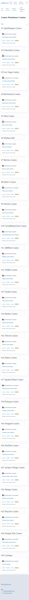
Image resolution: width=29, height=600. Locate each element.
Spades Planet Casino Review (9, 388)
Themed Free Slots (21, 3)
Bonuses (4, 40)
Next (2, 24)
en (26, 2)
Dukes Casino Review (7, 366)
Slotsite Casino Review (7, 212)
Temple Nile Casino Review (9, 542)
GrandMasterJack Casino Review (10, 234)
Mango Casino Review (7, 498)
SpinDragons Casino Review (9, 37)
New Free (11, 3)
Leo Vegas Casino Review (8, 81)
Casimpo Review (6, 564)
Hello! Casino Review (7, 191)
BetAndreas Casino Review (9, 103)
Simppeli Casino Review (8, 432)
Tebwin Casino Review (7, 344)
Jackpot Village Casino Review (9, 476)
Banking (8, 40)
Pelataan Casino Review (8, 410)
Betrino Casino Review (7, 169)
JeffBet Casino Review (7, 278)
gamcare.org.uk (8, 593)
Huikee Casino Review (7, 322)
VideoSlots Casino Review (8, 59)
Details (12, 40)
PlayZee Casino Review (8, 520)
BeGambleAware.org (9, 591)
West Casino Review (7, 125)
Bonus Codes (15, 3)
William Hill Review (7, 147)
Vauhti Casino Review (7, 300)
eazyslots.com (7, 584)
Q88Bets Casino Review (8, 256)
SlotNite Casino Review (8, 454)
